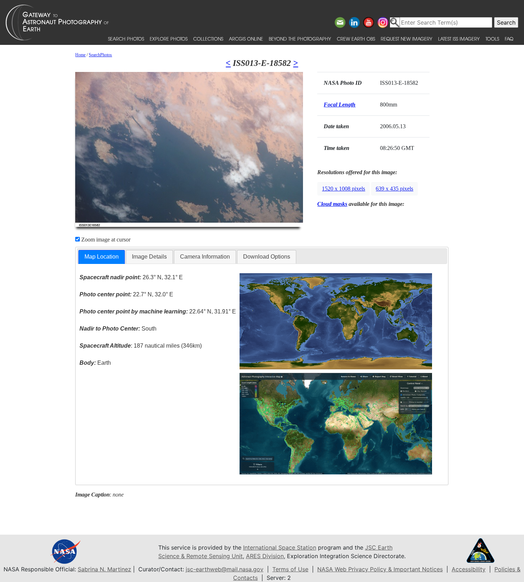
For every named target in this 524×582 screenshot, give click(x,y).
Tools (492, 38)
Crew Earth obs (356, 38)
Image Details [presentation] (149, 257)
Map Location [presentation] (101, 257)
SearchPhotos (100, 54)
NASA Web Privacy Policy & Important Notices (380, 569)
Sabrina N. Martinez (104, 569)
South (117, 329)
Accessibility (469, 569)
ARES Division (265, 556)
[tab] (101, 257)
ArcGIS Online (246, 38)
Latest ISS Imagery (459, 38)
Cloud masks (332, 204)
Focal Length (339, 105)
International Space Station (279, 547)
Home (80, 54)
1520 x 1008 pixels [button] (343, 189)
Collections (208, 38)
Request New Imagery (406, 38)
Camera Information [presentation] (205, 257)
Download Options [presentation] (266, 257)
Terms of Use (290, 569)
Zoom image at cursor (105, 240)
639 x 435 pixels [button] (394, 189)
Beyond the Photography (300, 38)
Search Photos (126, 38)
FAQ (509, 38)
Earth (95, 363)
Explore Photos (168, 38)
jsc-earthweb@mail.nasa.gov (224, 569)
